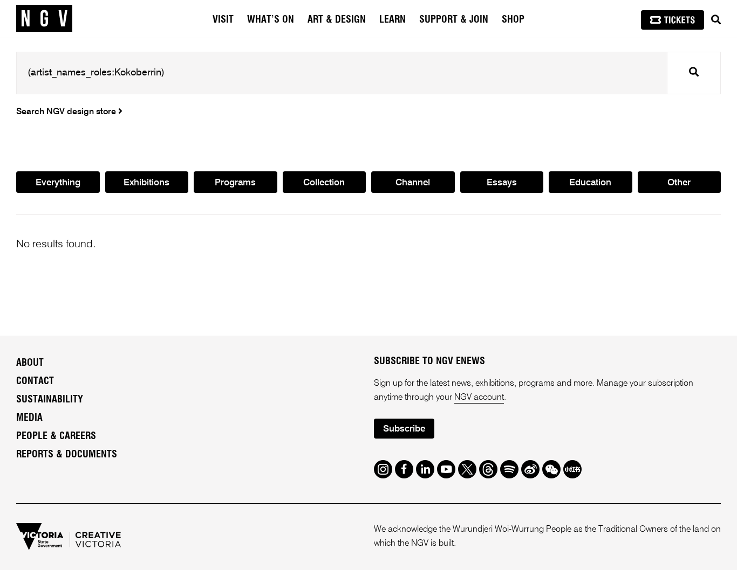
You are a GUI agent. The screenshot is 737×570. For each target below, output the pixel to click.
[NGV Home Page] (44, 18)
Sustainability (49, 400)
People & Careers (56, 436)
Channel (412, 182)
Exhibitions (146, 182)
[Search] (716, 20)
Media (29, 418)
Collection (324, 182)
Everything (58, 182)
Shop (513, 20)
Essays (502, 182)
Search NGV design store (67, 112)
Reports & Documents (66, 455)
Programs (235, 182)
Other (679, 182)
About (30, 363)
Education (590, 182)
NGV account (479, 397)
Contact (35, 381)
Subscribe (404, 429)
